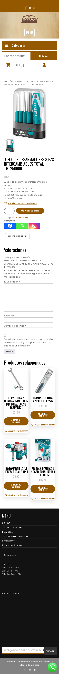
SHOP (7, 523)
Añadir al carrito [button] (16, 421)
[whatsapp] (34, 670)
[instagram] (29, 8)
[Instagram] (34, 226)
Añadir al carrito (30, 210)
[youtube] (34, 8)
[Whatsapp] (22, 226)
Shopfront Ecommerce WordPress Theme (28, 661)
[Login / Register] (44, 65)
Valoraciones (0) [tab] (17, 235)
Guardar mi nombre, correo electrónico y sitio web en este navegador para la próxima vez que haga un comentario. (28, 342)
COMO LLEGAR (11, 593)
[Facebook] (10, 226)
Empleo (8, 531)
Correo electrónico (15, 325)
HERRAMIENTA (17, 81)
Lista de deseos (13, 545)
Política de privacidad (16, 536)
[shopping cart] (8, 65)
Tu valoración (12, 281)
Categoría (18, 45)
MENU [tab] (29, 32)
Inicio (6, 81)
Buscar (43, 56)
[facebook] (25, 8)
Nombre (9, 315)
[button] (20, 203)
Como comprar (13, 527)
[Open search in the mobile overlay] (29, 651)
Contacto (9, 540)
